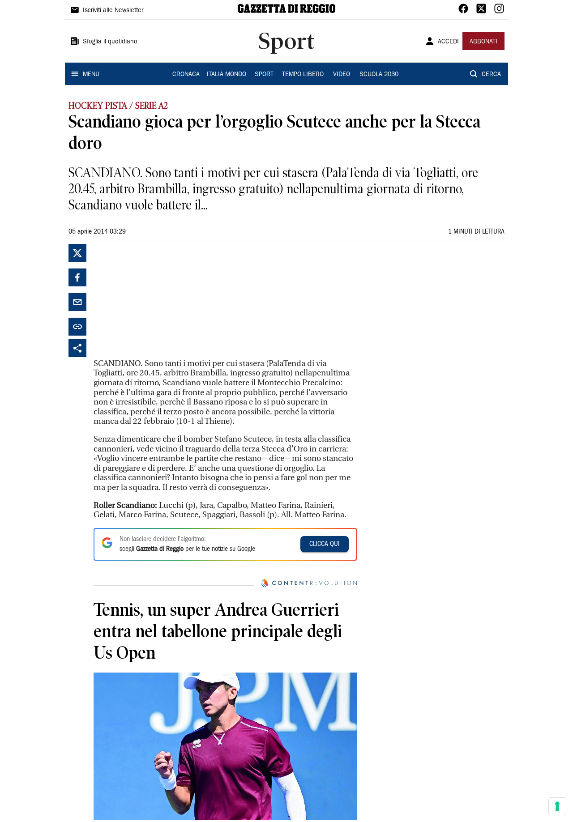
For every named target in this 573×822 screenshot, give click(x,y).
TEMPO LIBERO (303, 75)
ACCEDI (448, 42)
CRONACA (186, 75)
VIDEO (341, 75)
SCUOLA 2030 (378, 75)
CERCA (491, 75)
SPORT (264, 75)
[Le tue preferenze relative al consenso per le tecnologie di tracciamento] (557, 806)
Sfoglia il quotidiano (110, 42)
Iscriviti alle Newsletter (113, 11)
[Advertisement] (161, 300)
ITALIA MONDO (226, 75)
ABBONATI (483, 42)
